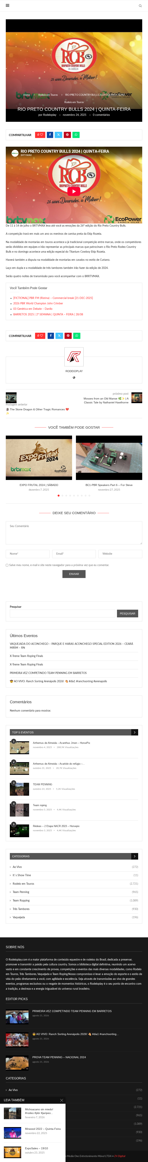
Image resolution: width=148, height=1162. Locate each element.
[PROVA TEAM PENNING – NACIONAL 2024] (17, 1063)
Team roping (40, 805)
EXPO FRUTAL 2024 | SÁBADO (39, 485)
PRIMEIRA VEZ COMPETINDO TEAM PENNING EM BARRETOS (48, 673)
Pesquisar (15, 607)
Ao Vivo (75, 867)
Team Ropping (75, 900)
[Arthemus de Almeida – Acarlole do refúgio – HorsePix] (19, 768)
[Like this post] (41, 135)
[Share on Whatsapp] (76, 135)
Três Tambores (75, 909)
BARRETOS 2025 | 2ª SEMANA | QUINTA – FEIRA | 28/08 (48, 314)
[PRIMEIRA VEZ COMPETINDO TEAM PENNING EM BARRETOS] (17, 1017)
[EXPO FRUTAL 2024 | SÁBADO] (39, 458)
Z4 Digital (119, 1156)
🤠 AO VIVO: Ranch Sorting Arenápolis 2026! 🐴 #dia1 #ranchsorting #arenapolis (58, 681)
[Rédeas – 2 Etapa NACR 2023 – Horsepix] (19, 830)
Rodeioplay (49, 115)
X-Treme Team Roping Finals (26, 656)
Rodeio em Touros (48, 95)
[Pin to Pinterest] (67, 135)
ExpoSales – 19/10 (36, 1148)
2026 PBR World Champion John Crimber (38, 303)
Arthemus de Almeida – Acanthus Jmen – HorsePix (61, 742)
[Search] (140, 5)
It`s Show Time (75, 875)
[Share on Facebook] (50, 135)
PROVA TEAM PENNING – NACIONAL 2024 (59, 1057)
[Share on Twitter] (58, 135)
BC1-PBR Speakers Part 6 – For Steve (109, 485)
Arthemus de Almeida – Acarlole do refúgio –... (59, 763)
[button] (11, 466)
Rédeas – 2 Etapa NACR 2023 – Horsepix (56, 826)
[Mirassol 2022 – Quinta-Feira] (12, 1133)
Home (26, 95)
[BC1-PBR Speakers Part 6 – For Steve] (109, 458)
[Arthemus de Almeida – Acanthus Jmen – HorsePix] (19, 747)
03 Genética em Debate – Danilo (32, 309)
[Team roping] (19, 810)
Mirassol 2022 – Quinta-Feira (43, 1128)
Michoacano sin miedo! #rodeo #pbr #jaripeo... (39, 1111)
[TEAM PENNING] (19, 789)
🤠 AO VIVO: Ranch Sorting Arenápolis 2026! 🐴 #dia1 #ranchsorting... (75, 1034)
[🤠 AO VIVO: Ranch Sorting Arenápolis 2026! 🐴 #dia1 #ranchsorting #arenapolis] (17, 1040)
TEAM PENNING (42, 784)
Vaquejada (75, 917)
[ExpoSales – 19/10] (12, 1152)
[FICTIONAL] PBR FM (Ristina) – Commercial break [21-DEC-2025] (53, 298)
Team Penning (75, 892)
